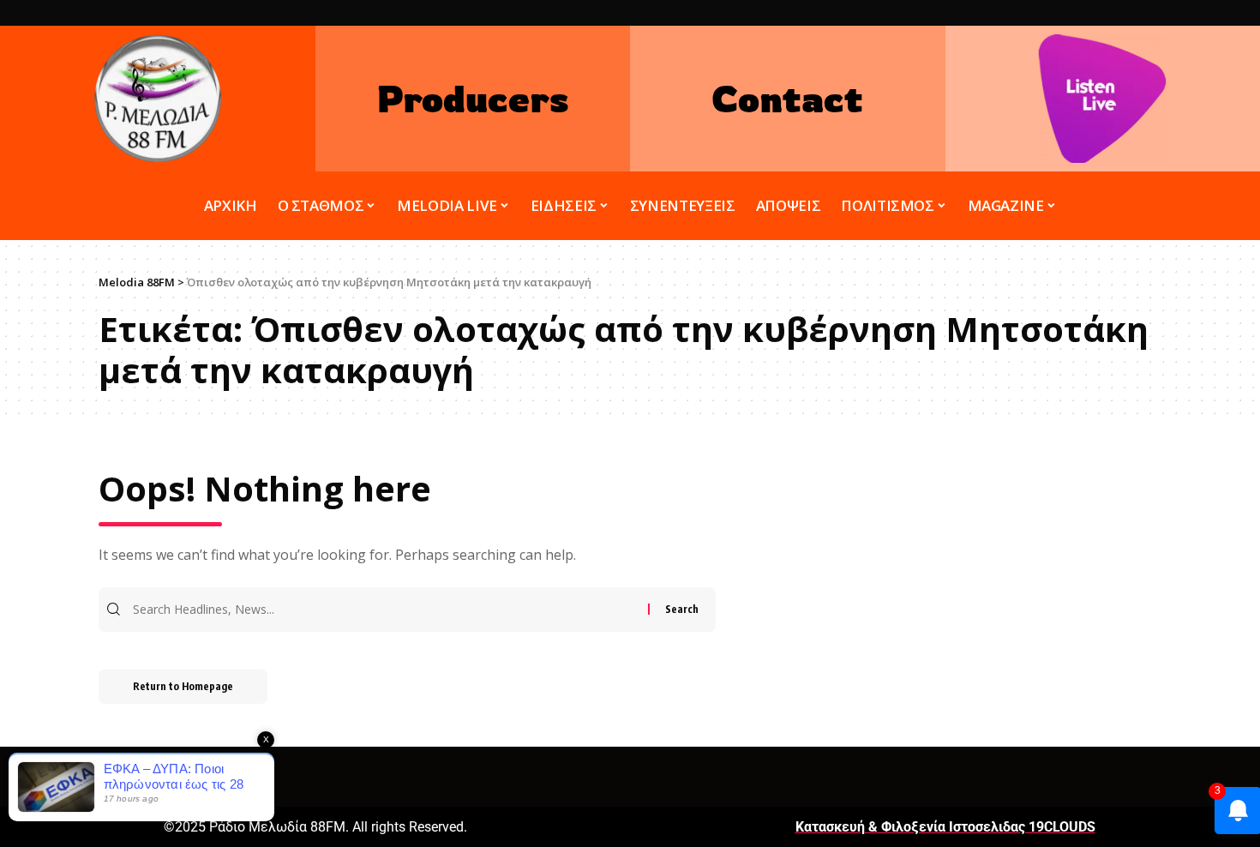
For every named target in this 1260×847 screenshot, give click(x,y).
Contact (787, 98)
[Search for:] (388, 609)
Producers (472, 98)
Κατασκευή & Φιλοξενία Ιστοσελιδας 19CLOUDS (945, 827)
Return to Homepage (183, 686)
